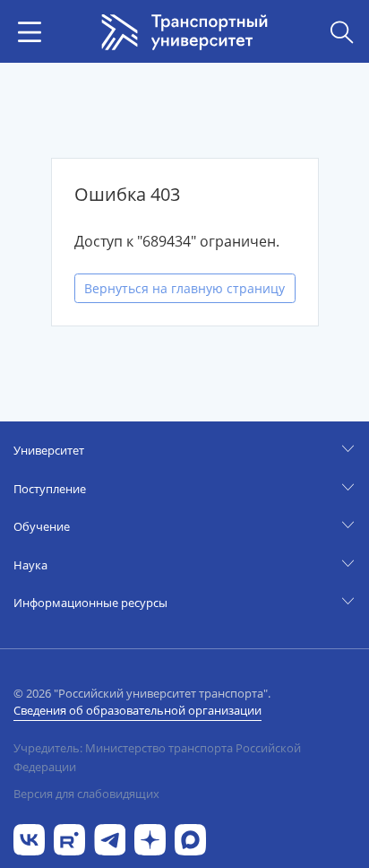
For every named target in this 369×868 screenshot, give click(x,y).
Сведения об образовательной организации (137, 710)
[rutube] (69, 837)
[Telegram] (109, 837)
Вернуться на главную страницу (184, 288)
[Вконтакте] (29, 837)
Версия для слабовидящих (86, 794)
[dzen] (150, 837)
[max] (190, 837)
